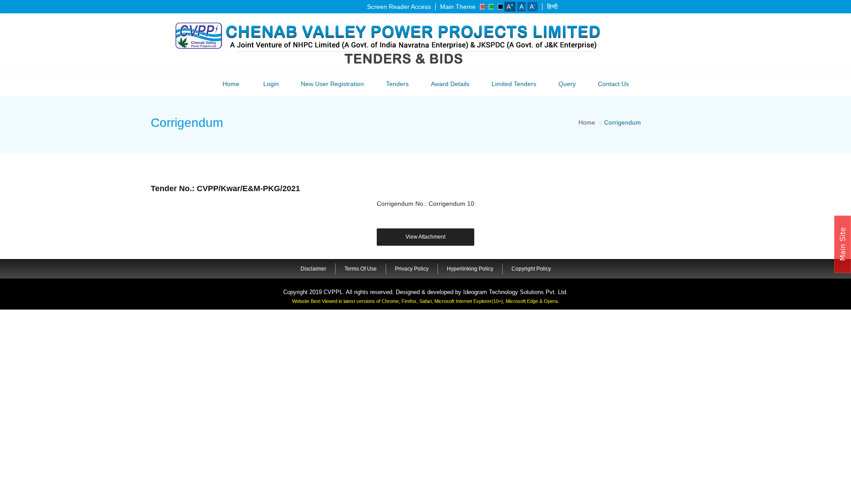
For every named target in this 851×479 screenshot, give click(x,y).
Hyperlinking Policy (470, 269)
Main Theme (458, 6)
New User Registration (332, 83)
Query (567, 83)
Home (231, 83)
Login (271, 83)
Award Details (450, 83)
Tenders (397, 83)
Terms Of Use (360, 269)
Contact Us (613, 83)
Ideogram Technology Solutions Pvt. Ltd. (515, 292)
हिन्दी (552, 6)
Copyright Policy (531, 269)
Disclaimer (313, 269)
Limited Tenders (514, 83)
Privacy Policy (412, 269)
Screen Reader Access (399, 6)
